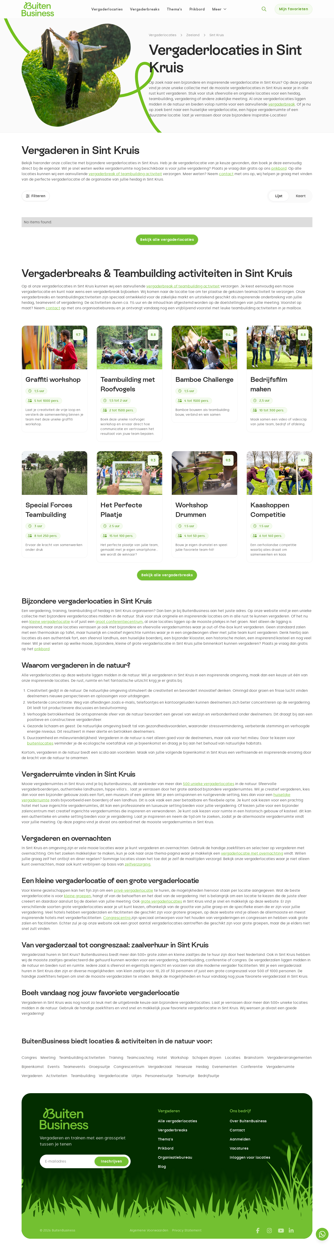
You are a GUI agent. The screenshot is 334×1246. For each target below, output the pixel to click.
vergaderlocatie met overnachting (252, 853)
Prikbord (197, 9)
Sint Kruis (216, 35)
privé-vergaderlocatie (133, 890)
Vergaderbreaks (145, 9)
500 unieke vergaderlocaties (208, 784)
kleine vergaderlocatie (49, 621)
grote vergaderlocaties (161, 901)
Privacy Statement (187, 1230)
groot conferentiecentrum (119, 621)
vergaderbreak (281, 104)
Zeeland (192, 35)
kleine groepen (77, 896)
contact (226, 174)
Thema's (174, 9)
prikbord (279, 168)
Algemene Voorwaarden (149, 1230)
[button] (220, 9)
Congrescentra (117, 918)
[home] (38, 9)
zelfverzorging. (138, 864)
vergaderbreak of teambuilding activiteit (125, 174)
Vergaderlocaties (107, 9)
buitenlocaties (40, 743)
